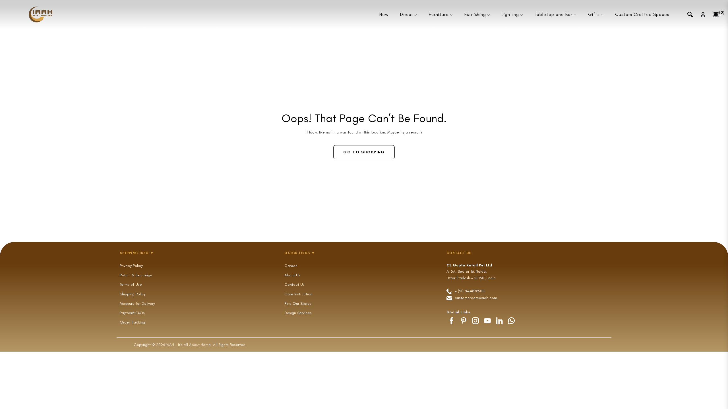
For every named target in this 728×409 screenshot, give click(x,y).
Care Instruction (298, 294)
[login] (703, 14)
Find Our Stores (297, 303)
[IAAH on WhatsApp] (511, 321)
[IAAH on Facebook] (451, 321)
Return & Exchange (136, 275)
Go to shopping (364, 152)
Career (290, 265)
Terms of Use (131, 284)
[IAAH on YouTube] (487, 321)
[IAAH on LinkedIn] (499, 321)
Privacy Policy (131, 265)
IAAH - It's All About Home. (189, 344)
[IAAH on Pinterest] (463, 321)
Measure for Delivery (137, 303)
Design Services (298, 312)
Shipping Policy (133, 294)
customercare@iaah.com (476, 297)
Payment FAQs (132, 312)
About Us (292, 275)
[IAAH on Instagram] (475, 321)
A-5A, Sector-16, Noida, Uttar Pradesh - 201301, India (471, 271)
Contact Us (294, 284)
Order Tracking (132, 322)
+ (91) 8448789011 (469, 291)
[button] (690, 14)
